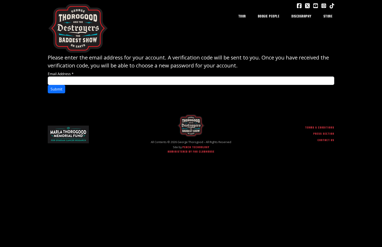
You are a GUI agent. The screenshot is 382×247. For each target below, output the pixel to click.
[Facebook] (299, 6)
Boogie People (269, 16)
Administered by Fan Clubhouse (191, 151)
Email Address (61, 73)
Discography (301, 16)
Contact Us (325, 140)
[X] (307, 6)
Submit (56, 89)
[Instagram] (323, 6)
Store (328, 16)
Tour (242, 16)
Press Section (323, 133)
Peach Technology (195, 147)
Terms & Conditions (319, 127)
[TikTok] (332, 6)
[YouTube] (315, 6)
